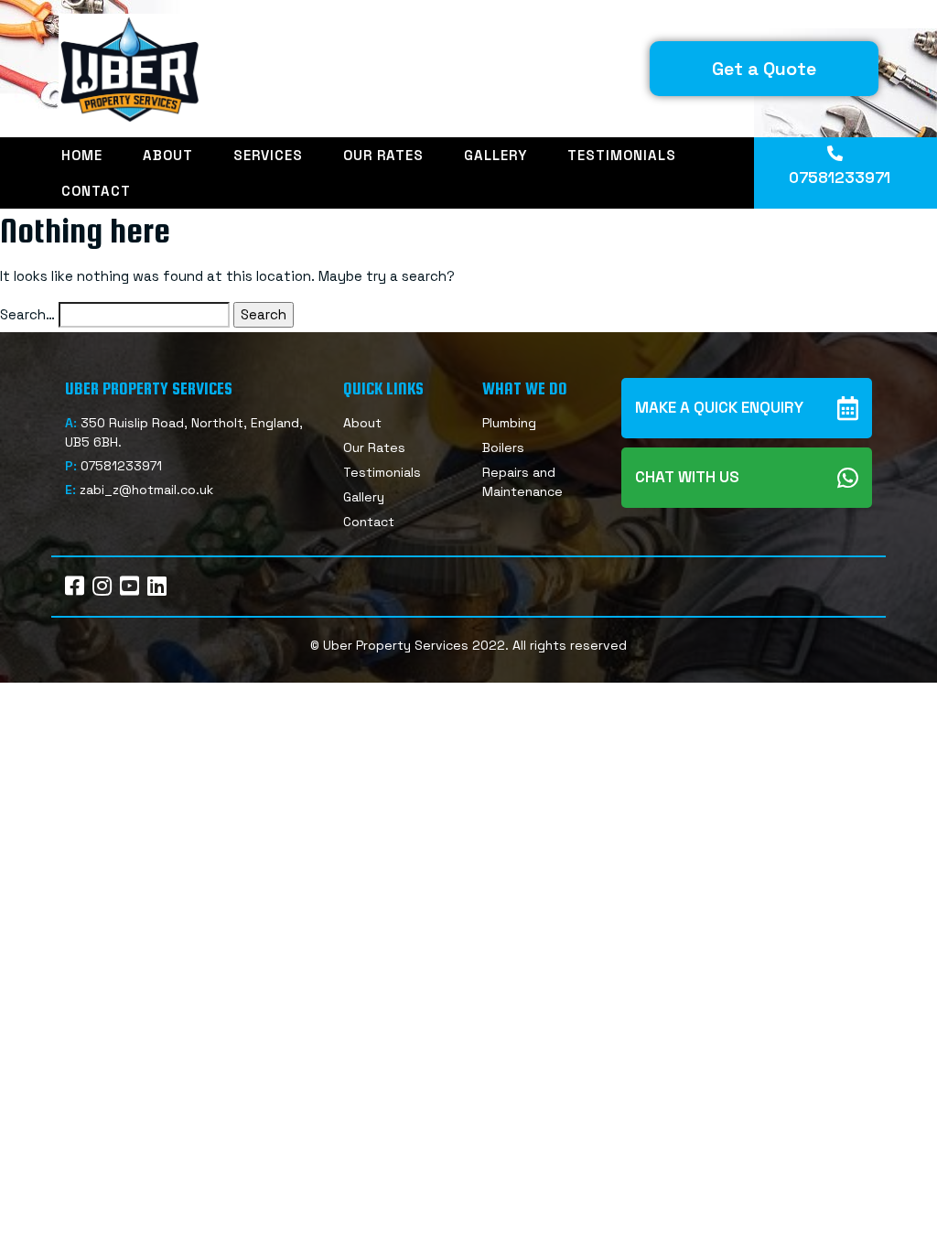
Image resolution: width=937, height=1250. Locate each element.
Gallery (495, 155)
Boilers (503, 447)
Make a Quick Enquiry (719, 407)
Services (268, 155)
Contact (96, 190)
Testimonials (621, 155)
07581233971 (839, 177)
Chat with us (687, 477)
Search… (27, 314)
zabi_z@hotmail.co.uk (146, 489)
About (168, 155)
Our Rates (383, 155)
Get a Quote (764, 69)
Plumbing (509, 423)
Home (81, 155)
